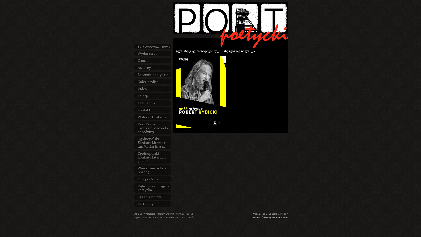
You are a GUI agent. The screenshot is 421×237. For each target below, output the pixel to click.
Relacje (143, 95)
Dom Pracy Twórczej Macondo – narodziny (154, 128)
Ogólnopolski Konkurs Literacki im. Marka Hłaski (152, 142)
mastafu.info (282, 217)
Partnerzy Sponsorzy (167, 217)
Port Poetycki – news (154, 46)
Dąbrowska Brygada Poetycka (154, 188)
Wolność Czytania (152, 117)
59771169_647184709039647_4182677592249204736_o (215, 50)
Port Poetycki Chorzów (230, 18)
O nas (142, 60)
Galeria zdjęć (148, 81)
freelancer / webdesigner (263, 217)
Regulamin (146, 102)
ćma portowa (148, 178)
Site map (138, 213)
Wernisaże (180, 213)
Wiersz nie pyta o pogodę (152, 170)
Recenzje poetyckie (153, 74)
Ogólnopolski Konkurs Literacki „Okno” (152, 157)
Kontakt (144, 109)
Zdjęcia (137, 217)
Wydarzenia (147, 53)
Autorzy (144, 67)
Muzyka (170, 213)
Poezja (190, 213)
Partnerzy (146, 203)
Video (142, 88)
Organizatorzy (149, 196)
